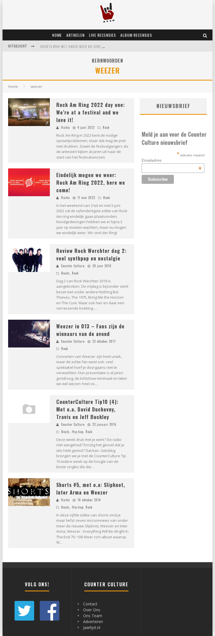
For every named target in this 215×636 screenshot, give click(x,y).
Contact (90, 604)
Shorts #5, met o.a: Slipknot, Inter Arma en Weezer (90, 488)
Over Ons (91, 609)
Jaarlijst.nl (91, 627)
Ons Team (92, 615)
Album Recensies (136, 35)
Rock (106, 127)
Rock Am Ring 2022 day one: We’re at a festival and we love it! (90, 112)
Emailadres (172, 160)
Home (57, 35)
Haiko (65, 127)
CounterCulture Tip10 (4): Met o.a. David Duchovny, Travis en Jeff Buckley (87, 409)
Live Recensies (102, 35)
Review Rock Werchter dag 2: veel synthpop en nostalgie (91, 254)
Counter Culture (73, 266)
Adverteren (93, 621)
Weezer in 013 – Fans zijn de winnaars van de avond (90, 329)
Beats (65, 273)
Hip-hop (77, 431)
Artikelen (75, 35)
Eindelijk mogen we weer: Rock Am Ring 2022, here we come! (90, 182)
